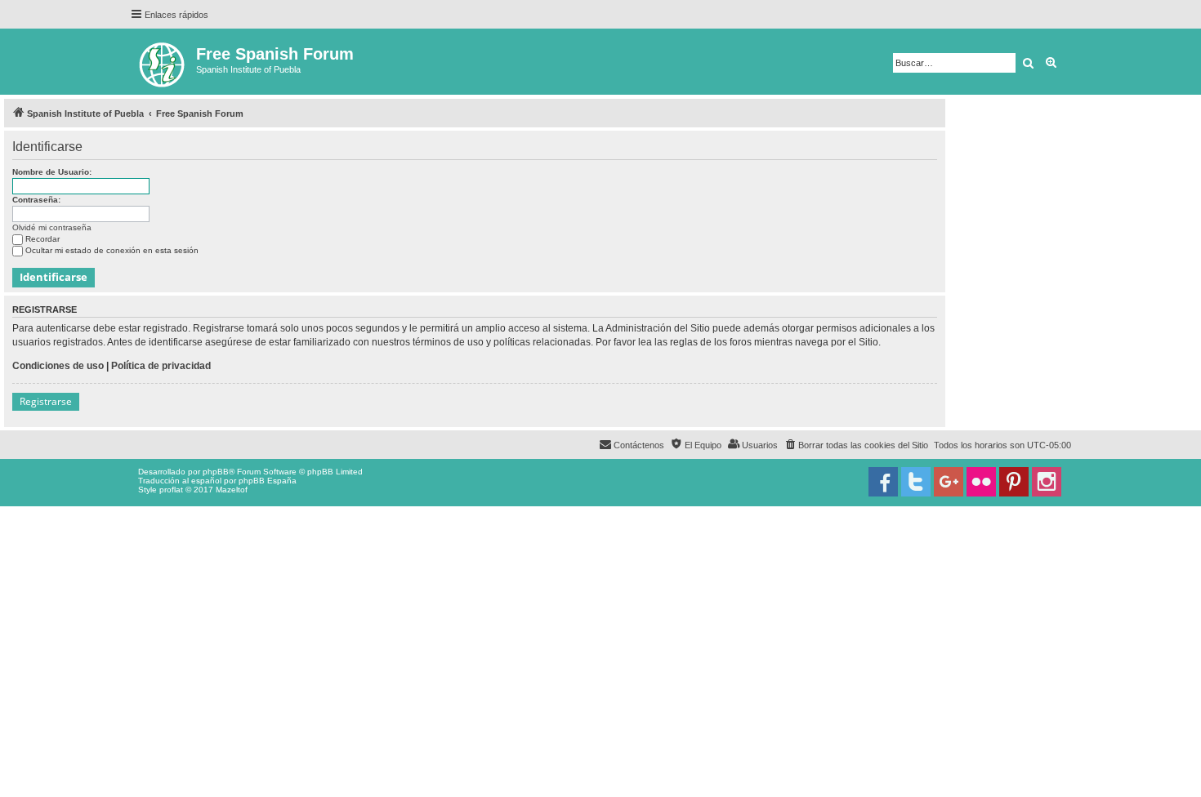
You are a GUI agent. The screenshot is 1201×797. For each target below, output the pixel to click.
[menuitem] (856, 445)
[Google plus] (948, 481)
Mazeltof (232, 489)
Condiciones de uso (58, 366)
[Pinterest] (1014, 481)
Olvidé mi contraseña (52, 227)
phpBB (216, 471)
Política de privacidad (161, 366)
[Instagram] (1046, 481)
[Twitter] (916, 481)
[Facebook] (883, 481)
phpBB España (268, 480)
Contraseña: (36, 199)
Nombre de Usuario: (52, 171)
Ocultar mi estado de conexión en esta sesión (112, 250)
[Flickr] (981, 481)
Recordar (42, 238)
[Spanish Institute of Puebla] (163, 62)
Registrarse (46, 401)
